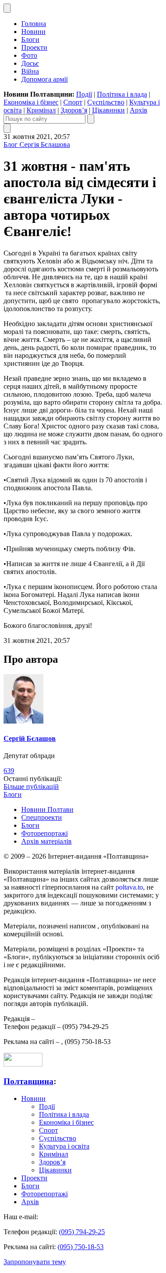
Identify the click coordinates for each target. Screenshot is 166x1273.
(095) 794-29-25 (82, 1231)
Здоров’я (74, 110)
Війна (30, 71)
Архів (138, 110)
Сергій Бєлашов (30, 738)
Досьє (30, 63)
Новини (33, 31)
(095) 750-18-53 (81, 1246)
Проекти (34, 47)
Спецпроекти (41, 817)
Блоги (30, 39)
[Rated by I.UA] (23, 1064)
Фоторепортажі (44, 833)
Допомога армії (44, 79)
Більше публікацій (31, 786)
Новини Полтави (47, 809)
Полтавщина (29, 1081)
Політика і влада (122, 94)
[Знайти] (90, 119)
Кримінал (41, 110)
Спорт (72, 102)
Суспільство (105, 102)
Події (84, 94)
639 (9, 770)
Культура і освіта (64, 1146)
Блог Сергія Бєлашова (37, 144)
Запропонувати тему (35, 1261)
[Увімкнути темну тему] (7, 8)
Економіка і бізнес (31, 102)
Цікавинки (108, 110)
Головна (33, 23)
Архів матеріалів (46, 841)
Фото (29, 55)
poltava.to (129, 887)
